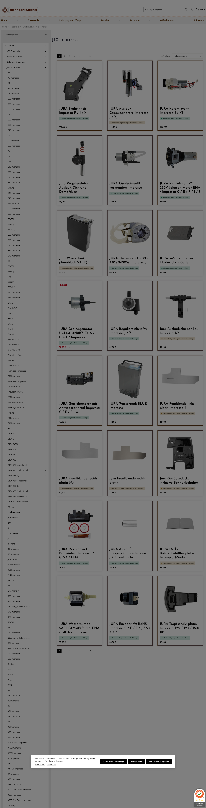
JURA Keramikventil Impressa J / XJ (175, 111)
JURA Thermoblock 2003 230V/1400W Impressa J (128, 260)
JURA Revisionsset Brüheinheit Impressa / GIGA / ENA (76, 553)
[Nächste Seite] (85, 56)
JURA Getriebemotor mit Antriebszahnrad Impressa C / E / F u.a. (79, 408)
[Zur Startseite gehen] (18, 9)
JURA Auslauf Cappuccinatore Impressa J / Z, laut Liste (129, 553)
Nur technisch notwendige (113, 761)
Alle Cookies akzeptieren (159, 761)
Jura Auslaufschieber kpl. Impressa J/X (179, 331)
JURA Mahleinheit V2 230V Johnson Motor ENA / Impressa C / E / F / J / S (180, 188)
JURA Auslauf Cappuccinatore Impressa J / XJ (129, 113)
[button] (45, 45)
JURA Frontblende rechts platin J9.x (78, 480)
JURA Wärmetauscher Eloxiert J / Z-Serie (176, 260)
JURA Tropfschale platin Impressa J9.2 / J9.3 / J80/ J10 (179, 628)
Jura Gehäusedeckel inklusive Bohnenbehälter (179, 480)
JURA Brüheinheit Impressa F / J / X (73, 111)
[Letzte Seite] (90, 56)
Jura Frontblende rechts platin (127, 480)
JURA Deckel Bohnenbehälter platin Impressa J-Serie (177, 553)
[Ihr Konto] (191, 9)
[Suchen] (178, 9)
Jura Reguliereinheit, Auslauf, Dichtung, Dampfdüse (74, 188)
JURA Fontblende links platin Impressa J (177, 406)
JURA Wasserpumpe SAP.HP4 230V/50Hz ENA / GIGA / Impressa (79, 628)
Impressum (51, 764)
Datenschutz (40, 764)
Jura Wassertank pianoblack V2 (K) (73, 260)
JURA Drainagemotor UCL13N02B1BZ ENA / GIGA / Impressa (76, 333)
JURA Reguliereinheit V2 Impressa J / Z (128, 331)
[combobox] (159, 9)
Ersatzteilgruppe (11, 35)
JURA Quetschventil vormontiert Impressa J (127, 185)
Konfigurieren (136, 761)
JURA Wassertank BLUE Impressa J (128, 406)
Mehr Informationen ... (53, 761)
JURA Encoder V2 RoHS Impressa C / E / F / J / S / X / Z (129, 628)
